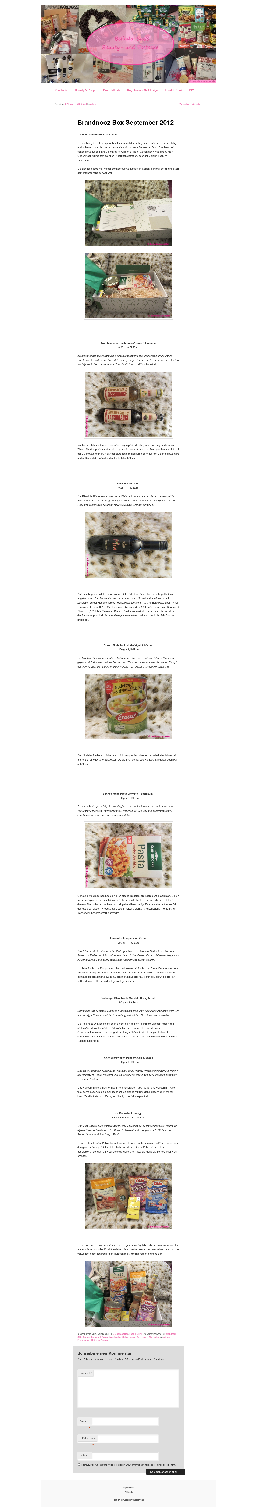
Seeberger (142, 1337)
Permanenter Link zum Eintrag (92, 1340)
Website (84, 1455)
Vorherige (183, 103)
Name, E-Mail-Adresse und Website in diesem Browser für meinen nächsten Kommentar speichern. (128, 1464)
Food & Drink (174, 90)
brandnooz (171, 1333)
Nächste (197, 103)
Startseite (61, 90)
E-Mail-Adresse (87, 1438)
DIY (191, 90)
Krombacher (115, 1337)
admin (93, 104)
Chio (79, 1337)
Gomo (105, 1337)
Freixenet (96, 1337)
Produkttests (111, 90)
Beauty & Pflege (85, 90)
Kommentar (86, 1373)
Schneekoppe (129, 1337)
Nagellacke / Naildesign (142, 90)
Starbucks (154, 1337)
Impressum (128, 1487)
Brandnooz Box (120, 1333)
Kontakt (129, 1491)
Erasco (86, 1337)
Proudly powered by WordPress (128, 1499)
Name (85, 1421)
